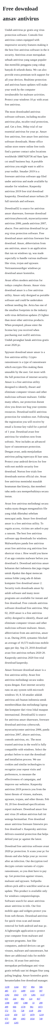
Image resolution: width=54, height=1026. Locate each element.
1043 (16, 995)
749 (41, 1019)
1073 (40, 1007)
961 (31, 1007)
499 (6, 1007)
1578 (23, 1007)
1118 (31, 1011)
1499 (23, 991)
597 (41, 991)
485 (6, 991)
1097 (16, 1003)
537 (23, 1015)
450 (15, 1015)
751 (14, 1011)
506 (41, 987)
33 (33, 1003)
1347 (7, 1023)
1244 (16, 987)
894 (32, 987)
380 (14, 1019)
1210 (7, 1015)
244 (14, 999)
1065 (23, 1019)
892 (22, 999)
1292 (7, 995)
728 (22, 1011)
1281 (33, 995)
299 (41, 1003)
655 (6, 999)
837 (38, 999)
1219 (41, 1015)
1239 (7, 987)
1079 (32, 1015)
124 (30, 999)
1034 (32, 1019)
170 (24, 995)
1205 (16, 1023)
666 (14, 1007)
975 (6, 1019)
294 (39, 1011)
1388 (25, 1003)
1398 (7, 1003)
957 (24, 987)
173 (14, 991)
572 (6, 1011)
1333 (32, 991)
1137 (42, 995)
